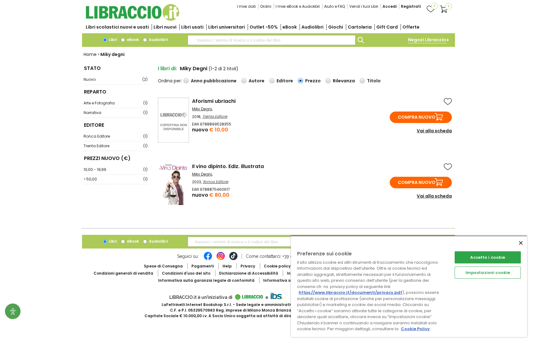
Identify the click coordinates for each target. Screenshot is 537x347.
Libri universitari (226, 27)
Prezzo (313, 81)
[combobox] (272, 40)
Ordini (265, 6)
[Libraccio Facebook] (208, 259)
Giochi (335, 27)
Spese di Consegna (163, 266)
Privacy (248, 266)
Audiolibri (312, 27)
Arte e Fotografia (116, 103)
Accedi (390, 6)
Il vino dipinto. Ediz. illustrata (228, 166)
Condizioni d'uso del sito (186, 273)
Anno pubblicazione (213, 81)
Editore (285, 81)
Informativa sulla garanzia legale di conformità (206, 280)
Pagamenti (202, 266)
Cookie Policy (415, 329)
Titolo (374, 81)
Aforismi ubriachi (214, 101)
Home (90, 54)
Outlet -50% (264, 27)
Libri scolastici (117, 27)
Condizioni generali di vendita (123, 273)
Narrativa (116, 112)
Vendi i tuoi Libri (363, 6)
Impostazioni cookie (488, 273)
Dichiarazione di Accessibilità (248, 273)
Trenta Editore (116, 145)
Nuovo (116, 79)
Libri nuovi (165, 27)
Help (227, 266)
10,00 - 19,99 (116, 169)
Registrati (411, 6)
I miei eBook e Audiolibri (298, 6)
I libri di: (167, 68)
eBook (289, 27)
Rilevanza (344, 81)
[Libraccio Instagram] (220, 259)
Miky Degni (202, 109)
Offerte (411, 27)
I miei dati (246, 6)
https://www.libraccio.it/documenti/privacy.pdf (350, 292)
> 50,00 (116, 179)
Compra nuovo (416, 117)
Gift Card (387, 27)
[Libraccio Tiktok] (233, 259)
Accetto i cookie (487, 257)
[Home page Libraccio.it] (132, 19)
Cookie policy (277, 266)
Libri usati (192, 27)
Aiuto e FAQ (334, 6)
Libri (112, 39)
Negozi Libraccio (427, 40)
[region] (409, 286)
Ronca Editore (116, 136)
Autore (256, 81)
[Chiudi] (521, 243)
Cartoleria (360, 27)
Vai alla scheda (434, 131)
